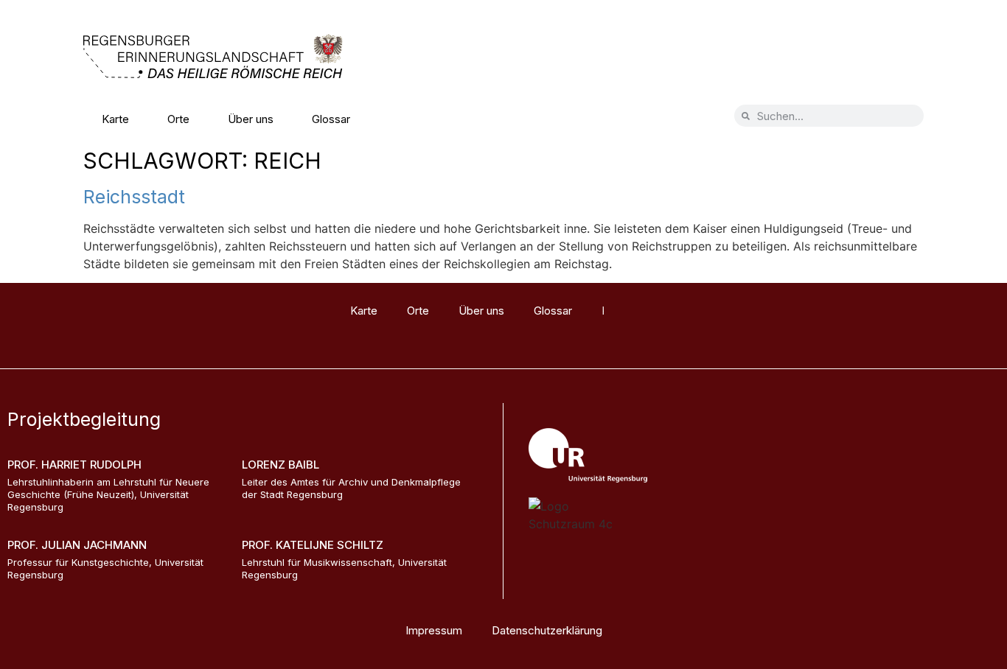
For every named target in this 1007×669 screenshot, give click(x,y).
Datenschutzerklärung (547, 630)
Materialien (416, 119)
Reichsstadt (134, 197)
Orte (178, 119)
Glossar (331, 119)
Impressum (433, 630)
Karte (115, 119)
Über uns (250, 119)
